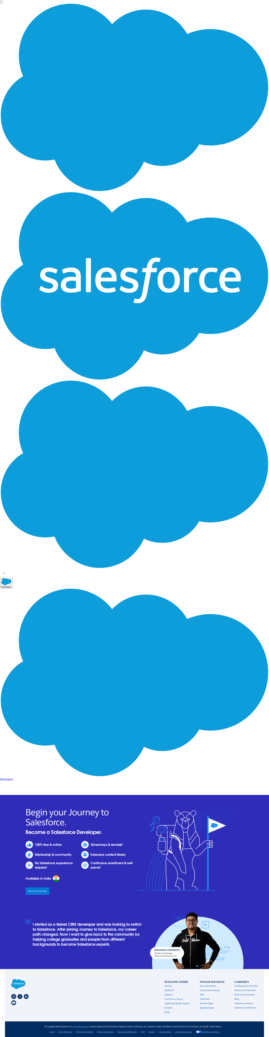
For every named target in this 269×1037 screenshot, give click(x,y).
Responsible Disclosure (127, 1031)
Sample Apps (206, 1003)
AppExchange (207, 1007)
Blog (236, 999)
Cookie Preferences (183, 1031)
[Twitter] (19, 996)
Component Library (210, 990)
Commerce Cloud (174, 999)
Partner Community (244, 994)
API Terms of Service (84, 1031)
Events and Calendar (245, 990)
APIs (202, 994)
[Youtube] (13, 1002)
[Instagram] (13, 996)
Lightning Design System (177, 1003)
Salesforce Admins (243, 1003)
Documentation (208, 985)
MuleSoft (169, 990)
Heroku (168, 985)
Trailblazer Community (246, 985)
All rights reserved (81, 1026)
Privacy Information (105, 1031)
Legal (52, 1031)
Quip (167, 1012)
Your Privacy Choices (210, 1031)
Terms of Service (65, 1031)
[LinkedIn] (26, 996)
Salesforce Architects (245, 1007)
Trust (143, 1031)
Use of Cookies (165, 1031)
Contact (151, 1031)
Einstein (169, 1007)
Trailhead (205, 999)
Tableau (169, 994)
